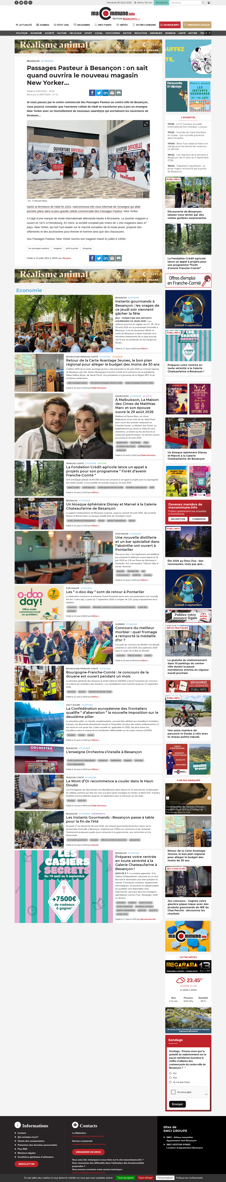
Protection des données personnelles (37, 1145)
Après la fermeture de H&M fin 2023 (49, 206)
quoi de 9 (153, 910)
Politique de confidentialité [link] (189, 1177)
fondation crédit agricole (136, 487)
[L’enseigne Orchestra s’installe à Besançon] (39, 759)
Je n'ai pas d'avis (181, 1082)
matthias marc (144, 446)
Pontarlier (121, 534)
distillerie (136, 575)
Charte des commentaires (31, 1141)
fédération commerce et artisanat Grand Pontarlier (114, 607)
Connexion (198, 519)
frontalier (71, 735)
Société (147, 396)
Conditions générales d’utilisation (36, 1157)
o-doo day (142, 607)
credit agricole (89, 487)
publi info (142, 910)
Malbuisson (122, 396)
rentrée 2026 (122, 914)
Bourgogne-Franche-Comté (82, 357)
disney (101, 521)
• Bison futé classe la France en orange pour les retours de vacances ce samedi (188, 146)
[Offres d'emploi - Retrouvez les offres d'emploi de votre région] (188, 286)
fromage (71, 801)
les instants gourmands (77, 840)
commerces (85, 607)
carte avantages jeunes (77, 383)
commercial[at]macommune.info (89, 1144)
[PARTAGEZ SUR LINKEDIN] (105, 93)
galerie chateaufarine (116, 521)
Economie (47, 61)
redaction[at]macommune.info (88, 1136)
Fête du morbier (134, 655)
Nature (102, 463)
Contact (22, 1133)
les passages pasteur (39, 248)
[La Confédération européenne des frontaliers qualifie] (39, 716)
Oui (174, 1073)
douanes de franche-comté (100, 692)
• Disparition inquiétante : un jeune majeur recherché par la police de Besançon (187, 168)
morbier (148, 655)
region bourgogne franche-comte (139, 383)
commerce (72, 607)
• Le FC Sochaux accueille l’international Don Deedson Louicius (187, 125)
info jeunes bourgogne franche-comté (106, 383)
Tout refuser (146, 1177)
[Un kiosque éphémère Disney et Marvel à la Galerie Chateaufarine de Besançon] (39, 511)
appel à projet (73, 487)
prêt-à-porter (72, 248)
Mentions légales (27, 1153)
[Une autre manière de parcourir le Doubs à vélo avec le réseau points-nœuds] (188, 711)
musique (94, 840)
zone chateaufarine (76, 764)
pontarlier (72, 611)
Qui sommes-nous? (28, 1137)
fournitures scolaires (144, 906)
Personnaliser (165, 1177)
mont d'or (82, 801)
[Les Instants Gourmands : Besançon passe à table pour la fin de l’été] (39, 825)
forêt (152, 487)
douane (82, 692)
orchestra (139, 760)
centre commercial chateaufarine (81, 521)
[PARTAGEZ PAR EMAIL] (112, 93)
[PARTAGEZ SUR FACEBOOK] (92, 93)
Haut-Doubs (73, 705)
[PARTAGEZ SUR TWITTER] (99, 93)
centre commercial (124, 906)
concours (121, 655)
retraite (81, 735)
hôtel (146, 443)
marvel (132, 521)
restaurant (121, 450)
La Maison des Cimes (126, 446)
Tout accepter (125, 1177)
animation (121, 903)
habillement (116, 760)
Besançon (33, 61)
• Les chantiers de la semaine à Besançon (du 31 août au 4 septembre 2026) (188, 157)
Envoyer (177, 1104)
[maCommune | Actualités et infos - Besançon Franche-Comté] (113, 13)
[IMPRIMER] (119, 93)
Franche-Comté (75, 463)
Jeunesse (117, 357)
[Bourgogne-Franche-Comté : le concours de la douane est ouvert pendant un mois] (39, 679)
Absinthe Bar (133, 571)
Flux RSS (22, 1149)
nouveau (147, 575)
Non (175, 1077)
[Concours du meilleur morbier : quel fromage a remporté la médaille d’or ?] (64, 635)
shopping (87, 248)
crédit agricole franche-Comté (110, 487)
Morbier (120, 624)
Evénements (98, 814)
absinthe (120, 571)
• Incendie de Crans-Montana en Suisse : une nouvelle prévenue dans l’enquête (187, 135)
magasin (58, 248)
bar (143, 571)
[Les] (39, 599)
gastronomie (122, 443)
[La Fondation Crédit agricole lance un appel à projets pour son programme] (39, 474)
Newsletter (26, 1164)
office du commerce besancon (113, 840)
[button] (203, 2)
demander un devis (88, 1152)
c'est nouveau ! (123, 575)
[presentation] (139, 195)
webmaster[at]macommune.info (88, 1172)
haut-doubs (135, 443)
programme (135, 840)
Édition (117, 18)
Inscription (178, 519)
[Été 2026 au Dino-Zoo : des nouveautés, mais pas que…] (188, 541)
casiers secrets (145, 903)
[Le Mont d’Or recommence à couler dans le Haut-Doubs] (39, 788)
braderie (132, 903)
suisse (90, 735)
